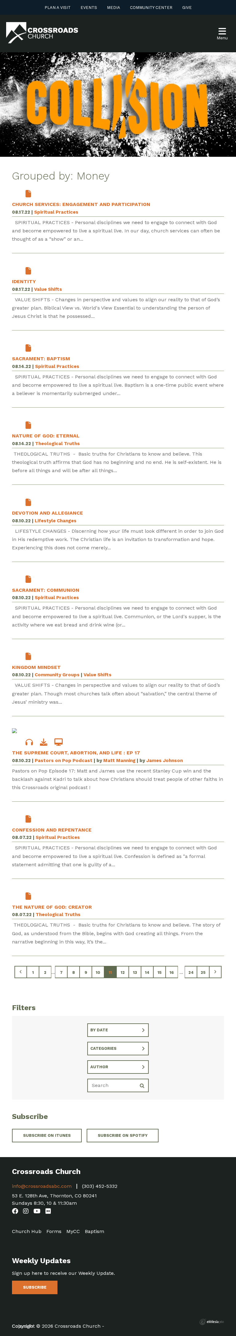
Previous (20, 972)
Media (113, 7)
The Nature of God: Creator (52, 907)
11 (110, 972)
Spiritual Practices (56, 212)
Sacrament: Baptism (41, 359)
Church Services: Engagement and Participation (81, 204)
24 (191, 972)
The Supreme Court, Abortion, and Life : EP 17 (76, 753)
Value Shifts (48, 289)
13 (135, 972)
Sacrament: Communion (45, 590)
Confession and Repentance (52, 830)
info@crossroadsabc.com (42, 1186)
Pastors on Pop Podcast (63, 760)
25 (203, 972)
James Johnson (164, 760)
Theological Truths (57, 443)
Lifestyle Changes (56, 521)
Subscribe (34, 1287)
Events (89, 7)
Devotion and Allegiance (47, 513)
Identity (24, 281)
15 (160, 972)
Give (187, 7)
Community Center (151, 7)
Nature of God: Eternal (46, 436)
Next (215, 972)
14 (147, 972)
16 (172, 972)
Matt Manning (119, 760)
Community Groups (57, 675)
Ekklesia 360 (211, 1322)
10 (98, 972)
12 (123, 972)
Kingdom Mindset (36, 667)
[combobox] (118, 1030)
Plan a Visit (58, 7)
